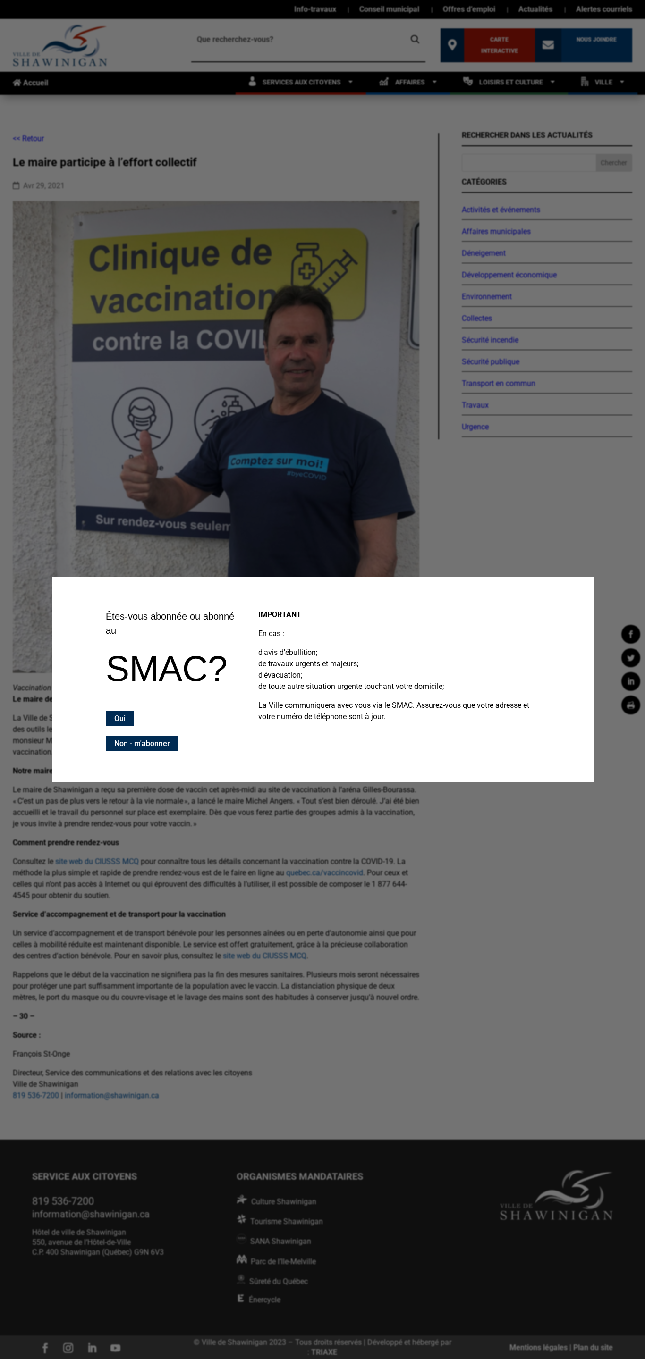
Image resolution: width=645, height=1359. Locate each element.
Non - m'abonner (142, 743)
